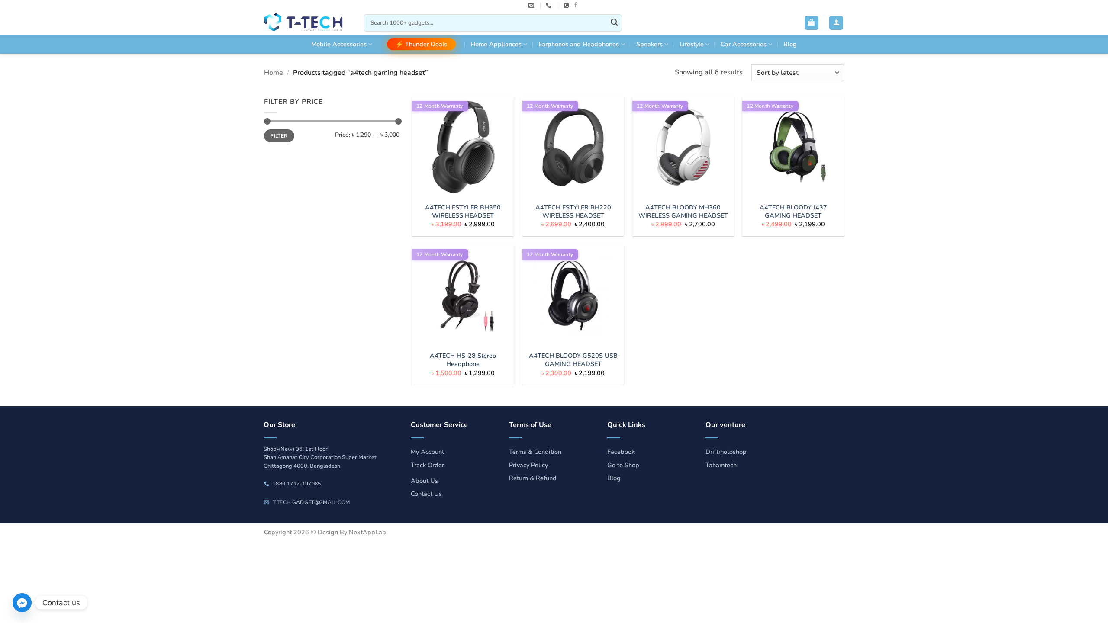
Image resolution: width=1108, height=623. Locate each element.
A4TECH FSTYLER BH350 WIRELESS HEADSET (463, 211)
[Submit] (614, 23)
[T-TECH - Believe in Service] (307, 23)
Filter (279, 135)
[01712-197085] (550, 5)
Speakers (649, 44)
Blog (790, 44)
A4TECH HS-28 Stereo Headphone (463, 360)
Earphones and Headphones (578, 44)
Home (273, 72)
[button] (811, 23)
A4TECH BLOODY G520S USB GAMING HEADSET (573, 360)
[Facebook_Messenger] (22, 602)
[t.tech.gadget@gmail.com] (532, 5)
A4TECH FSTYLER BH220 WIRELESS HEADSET (573, 211)
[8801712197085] (567, 5)
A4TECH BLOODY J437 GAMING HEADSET (793, 211)
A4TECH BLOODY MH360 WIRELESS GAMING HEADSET (683, 211)
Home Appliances (496, 44)
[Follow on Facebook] (575, 5)
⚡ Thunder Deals (421, 44)
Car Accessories (744, 44)
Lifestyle (692, 44)
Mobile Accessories (339, 44)
